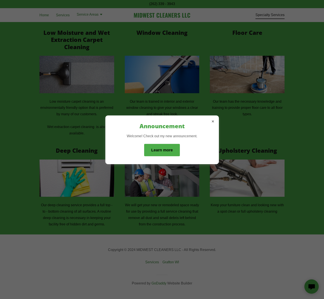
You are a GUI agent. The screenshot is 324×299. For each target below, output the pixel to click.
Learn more (162, 150)
